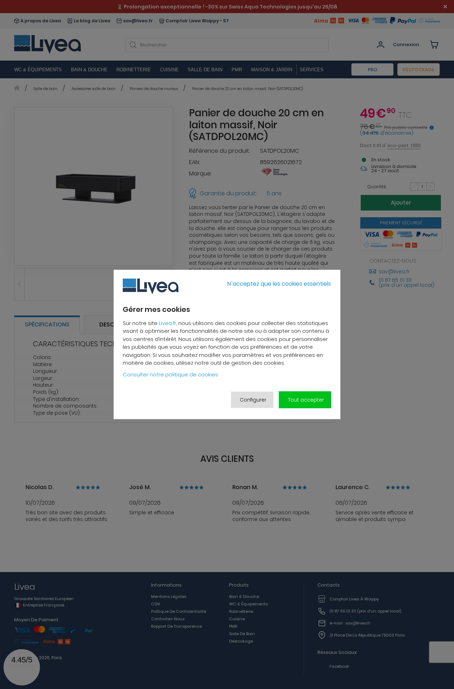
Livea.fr (167, 323)
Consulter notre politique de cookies (170, 374)
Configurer (253, 399)
